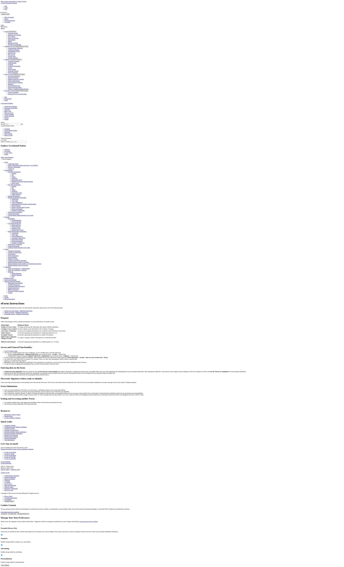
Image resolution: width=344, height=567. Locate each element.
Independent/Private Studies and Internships (23, 204)
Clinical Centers (8, 487)
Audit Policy (15, 199)
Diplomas (10, 272)
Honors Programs (13, 72)
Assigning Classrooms (14, 251)
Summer (13, 173)
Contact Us (11, 168)
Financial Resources (13, 288)
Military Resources (13, 289)
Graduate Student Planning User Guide (19, 247)
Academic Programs (13, 61)
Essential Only (12, 514)
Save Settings (5, 565)
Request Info (8, 98)
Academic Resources (14, 284)
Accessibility (8, 499)
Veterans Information (10, 438)
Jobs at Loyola (8, 135)
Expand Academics (16, 59)
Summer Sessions (13, 58)
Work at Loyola (8, 113)
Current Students (9, 114)
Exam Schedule (12, 257)
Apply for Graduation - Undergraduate (19, 268)
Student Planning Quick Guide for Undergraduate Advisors (24, 264)
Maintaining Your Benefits (15, 283)
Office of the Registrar (7, 157)
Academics (7, 59)
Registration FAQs (16, 180)
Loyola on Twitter (9, 454)
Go (22, 124)
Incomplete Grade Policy (18, 238)
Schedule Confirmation (18, 210)
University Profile (13, 33)
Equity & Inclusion (13, 38)
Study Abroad (12, 69)
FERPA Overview (13, 259)
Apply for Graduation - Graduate (17, 270)
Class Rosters (11, 254)
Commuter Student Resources (16, 286)
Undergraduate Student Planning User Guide (20, 215)
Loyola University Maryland (9, 3)
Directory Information (14, 167)
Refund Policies (15, 205)
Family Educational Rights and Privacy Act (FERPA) (23, 165)
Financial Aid (11, 53)
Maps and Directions (10, 485)
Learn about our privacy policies (10, 512)
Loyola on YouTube (10, 457)
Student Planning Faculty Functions (18, 265)
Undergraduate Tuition (10, 130)
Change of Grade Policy (15, 252)
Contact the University (10, 106)
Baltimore (10, 84)
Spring (13, 176)
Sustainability (11, 40)
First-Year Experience (14, 76)
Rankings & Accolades (14, 35)
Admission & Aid (9, 46)
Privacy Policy (8, 496)
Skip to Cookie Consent (19, 1)
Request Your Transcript (11, 435)
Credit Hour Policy (13, 164)
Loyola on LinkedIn (10, 458)
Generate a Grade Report (11, 430)
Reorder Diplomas (16, 275)
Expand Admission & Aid (21, 46)
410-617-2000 (5, 469)
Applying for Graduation (15, 212)
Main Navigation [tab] (9, 17)
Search (3, 28)
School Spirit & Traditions (15, 82)
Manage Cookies (9, 501)
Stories (6, 154)
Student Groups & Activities (16, 79)
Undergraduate (12, 63)
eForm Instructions (13, 255)
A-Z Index (7, 482)
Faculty (10, 68)
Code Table (14, 201)
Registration (11, 218)
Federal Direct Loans (17, 230)
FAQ (12, 276)
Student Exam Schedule (11, 437)
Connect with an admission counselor (22, 449)
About (6, 31)
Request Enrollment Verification (13, 433)
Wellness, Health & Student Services (18, 89)
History (10, 41)
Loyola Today (8, 152)
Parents (6, 119)
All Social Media (5, 462)
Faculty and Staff (9, 116)
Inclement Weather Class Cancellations (15, 432)
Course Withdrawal (16, 202)
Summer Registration (14, 196)
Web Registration (16, 220)
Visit (5, 6)
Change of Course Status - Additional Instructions (18, 311)
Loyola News (8, 484)
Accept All (4, 514)
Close (2, 25)
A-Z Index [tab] (7, 22)
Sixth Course (15, 183)
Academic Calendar (9, 425)
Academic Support (13, 71)
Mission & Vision (13, 43)
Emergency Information (11, 488)
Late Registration (16, 222)
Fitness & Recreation (14, 81)
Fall (12, 175)
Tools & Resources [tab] (9, 20)
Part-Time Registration (14, 185)
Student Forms (8, 416)
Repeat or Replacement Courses (20, 207)
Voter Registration (9, 440)
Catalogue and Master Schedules (17, 260)
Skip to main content (6, 1)
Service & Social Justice (15, 87)
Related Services (9, 278)
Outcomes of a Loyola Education (17, 94)
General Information (13, 214)
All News (7, 149)
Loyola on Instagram (10, 455)
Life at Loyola (8, 74)
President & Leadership (14, 44)
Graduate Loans (16, 228)
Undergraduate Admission (15, 48)
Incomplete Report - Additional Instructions (16, 314)
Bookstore (7, 132)
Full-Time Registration (14, 172)
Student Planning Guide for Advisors (18, 262)
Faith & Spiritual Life (14, 86)
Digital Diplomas (16, 273)
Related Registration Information (17, 197)
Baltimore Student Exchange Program (22, 181)
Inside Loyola (13, 351)
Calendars (7, 109)
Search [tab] (6, 19)
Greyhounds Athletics (7, 103)
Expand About (12, 31)
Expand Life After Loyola (21, 90)
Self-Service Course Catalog (12, 414)
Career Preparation (13, 92)
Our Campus (11, 36)
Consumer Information (10, 498)
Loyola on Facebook (10, 452)
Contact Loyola (5, 472)
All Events (7, 151)
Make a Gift (7, 111)
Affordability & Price (14, 51)
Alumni (6, 117)
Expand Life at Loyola (18, 74)
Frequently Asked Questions (16, 291)
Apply (6, 8)
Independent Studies (17, 239)
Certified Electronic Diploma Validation (15, 427)
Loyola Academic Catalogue (12, 418)
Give (5, 9)
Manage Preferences (23, 514)
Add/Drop (14, 178)
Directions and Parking (10, 108)
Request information (6, 449)
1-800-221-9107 (15, 469)
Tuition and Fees (16, 194)
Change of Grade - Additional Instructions (16, 312)
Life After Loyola (9, 90)
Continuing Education (14, 66)
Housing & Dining (13, 77)
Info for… (5, 12)
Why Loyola (11, 54)
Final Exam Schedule (10, 280)
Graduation (7, 267)
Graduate (10, 64)
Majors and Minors (9, 479)
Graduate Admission (13, 50)
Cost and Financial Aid (14, 223)
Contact (10, 293)
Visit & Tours (11, 56)
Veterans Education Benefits (12, 281)
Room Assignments (16, 209)
